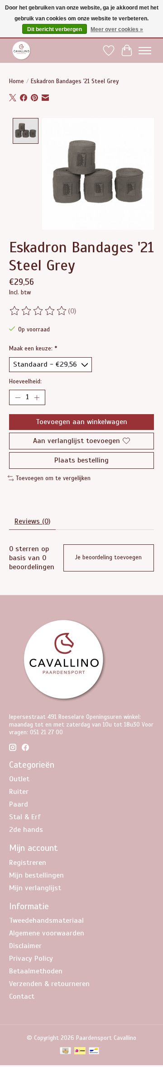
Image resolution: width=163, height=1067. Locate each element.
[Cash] (65, 1051)
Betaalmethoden (35, 971)
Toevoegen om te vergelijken (53, 478)
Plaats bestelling (81, 460)
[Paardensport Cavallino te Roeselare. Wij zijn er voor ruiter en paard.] (21, 50)
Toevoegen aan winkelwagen (81, 421)
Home (16, 81)
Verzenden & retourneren (49, 983)
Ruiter (19, 791)
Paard (18, 804)
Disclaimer (25, 945)
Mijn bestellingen (36, 875)
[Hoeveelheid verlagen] (18, 397)
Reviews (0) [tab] (32, 521)
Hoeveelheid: (25, 381)
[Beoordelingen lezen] (38, 311)
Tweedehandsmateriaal (46, 920)
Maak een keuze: (33, 348)
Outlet (19, 779)
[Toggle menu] (145, 51)
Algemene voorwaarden (46, 933)
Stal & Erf (25, 816)
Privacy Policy (31, 958)
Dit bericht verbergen (54, 29)
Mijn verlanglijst (35, 887)
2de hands (26, 829)
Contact (21, 996)
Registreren (27, 862)
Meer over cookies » (117, 29)
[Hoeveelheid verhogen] (37, 397)
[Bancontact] (94, 1051)
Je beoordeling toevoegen (108, 557)
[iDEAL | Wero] (80, 1051)
